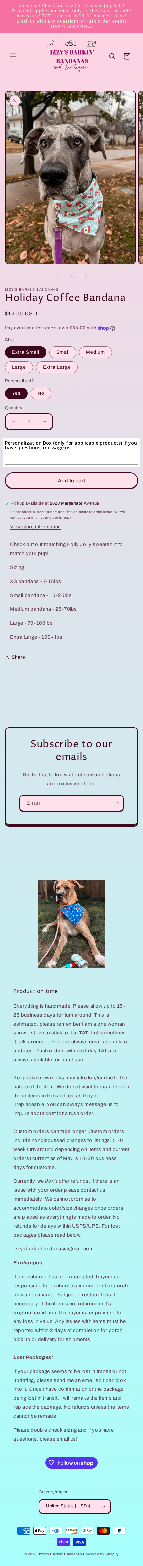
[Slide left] (57, 277)
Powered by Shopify (101, 1554)
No (41, 393)
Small (63, 352)
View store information (35, 526)
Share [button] (18, 657)
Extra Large (57, 367)
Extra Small (25, 352)
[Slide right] (86, 277)
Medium (95, 352)
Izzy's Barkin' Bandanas (60, 1554)
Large (19, 367)
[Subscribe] (116, 803)
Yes (16, 393)
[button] (13, 56)
